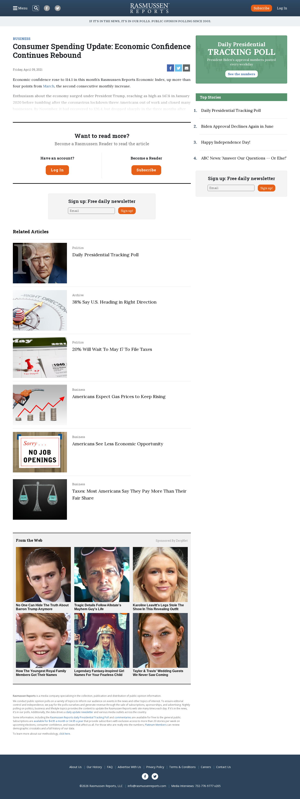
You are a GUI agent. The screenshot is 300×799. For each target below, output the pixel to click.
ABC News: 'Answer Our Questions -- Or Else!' (244, 158)
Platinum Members (156, 724)
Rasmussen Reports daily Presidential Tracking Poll (79, 717)
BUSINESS (21, 38)
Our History (94, 767)
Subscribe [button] (261, 8)
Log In (282, 8)
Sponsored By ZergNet (172, 541)
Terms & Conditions (182, 767)
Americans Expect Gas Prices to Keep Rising (119, 396)
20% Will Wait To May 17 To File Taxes (112, 349)
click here (64, 733)
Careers (206, 767)
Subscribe (146, 169)
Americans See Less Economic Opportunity (117, 444)
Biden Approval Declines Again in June (237, 126)
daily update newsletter (79, 712)
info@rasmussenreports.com (147, 786)
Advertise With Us (129, 767)
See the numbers (241, 74)
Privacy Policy (155, 767)
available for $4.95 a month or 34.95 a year (58, 721)
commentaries (122, 717)
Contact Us (223, 767)
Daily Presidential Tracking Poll (105, 255)
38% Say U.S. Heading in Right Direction (114, 302)
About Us (75, 767)
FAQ (110, 767)
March (48, 86)
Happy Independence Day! (225, 142)
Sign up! (127, 211)
